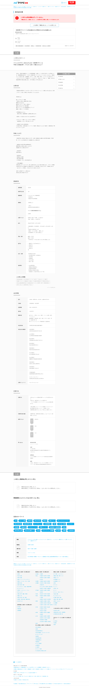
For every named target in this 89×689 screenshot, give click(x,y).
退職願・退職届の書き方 (18, 669)
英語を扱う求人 (26, 679)
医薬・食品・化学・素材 (22, 597)
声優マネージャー (43, 527)
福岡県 (42, 616)
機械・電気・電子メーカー (59, 575)
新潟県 (42, 590)
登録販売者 (23, 527)
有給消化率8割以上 (39, 630)
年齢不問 (30, 520)
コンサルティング (57, 595)
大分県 (45, 617)
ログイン (65, 2)
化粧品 (64, 527)
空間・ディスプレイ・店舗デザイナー (54, 6)
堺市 (48, 604)
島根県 (45, 607)
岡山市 (42, 610)
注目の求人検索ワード (29, 530)
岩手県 (45, 575)
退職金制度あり (39, 639)
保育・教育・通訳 (21, 584)
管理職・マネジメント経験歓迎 (40, 556)
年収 (25, 669)
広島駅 (35, 548)
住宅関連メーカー (57, 579)
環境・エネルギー (57, 601)
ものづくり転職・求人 (29, 676)
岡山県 (49, 607)
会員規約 (15, 683)
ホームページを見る (34, 444)
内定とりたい (52, 520)
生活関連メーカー (57, 581)
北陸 (37, 593)
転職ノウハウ (43, 669)
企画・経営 (20, 575)
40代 (16, 520)
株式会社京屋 (63, 6)
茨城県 (42, 581)
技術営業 (17, 527)
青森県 (42, 575)
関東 (55, 523)
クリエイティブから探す (22, 6)
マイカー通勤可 (39, 643)
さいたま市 (42, 586)
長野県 (49, 590)
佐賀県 (45, 616)
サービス (55, 584)
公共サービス (20, 601)
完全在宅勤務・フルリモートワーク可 (42, 632)
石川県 (45, 593)
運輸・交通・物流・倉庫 (58, 599)
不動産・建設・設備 (57, 597)
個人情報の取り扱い (22, 683)
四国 (37, 612)
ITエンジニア (20, 592)
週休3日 (45, 520)
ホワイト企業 (22, 520)
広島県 (29, 544)
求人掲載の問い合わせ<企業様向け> (46, 683)
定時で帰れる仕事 (18, 530)
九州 (37, 616)
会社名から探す (57, 610)
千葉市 (47, 586)
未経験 (64, 530)
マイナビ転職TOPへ (18, 662)
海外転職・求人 (45, 676)
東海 (37, 595)
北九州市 (42, 621)
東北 (37, 575)
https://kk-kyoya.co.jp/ (33, 382)
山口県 (45, 608)
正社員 (38, 530)
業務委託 (19, 610)
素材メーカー (56, 577)
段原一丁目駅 (30, 548)
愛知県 (49, 595)
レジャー (55, 586)
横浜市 (42, 588)
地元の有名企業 (18, 523)
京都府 (45, 601)
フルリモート (70, 523)
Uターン (49, 667)
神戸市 (51, 604)
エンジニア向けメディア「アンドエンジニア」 (65, 669)
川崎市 (45, 588)
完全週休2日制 (38, 638)
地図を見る (33, 451)
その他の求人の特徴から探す (41, 650)
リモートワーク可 (39, 634)
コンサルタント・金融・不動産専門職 (24, 586)
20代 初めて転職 (61, 523)
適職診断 (29, 669)
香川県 (45, 612)
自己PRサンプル (33, 667)
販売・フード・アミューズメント (24, 579)
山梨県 (45, 590)
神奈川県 (42, 584)
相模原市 (49, 588)
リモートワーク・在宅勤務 (48, 530)
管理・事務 (20, 577)
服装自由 (37, 641)
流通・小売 (56, 588)
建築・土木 (20, 595)
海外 (37, 623)
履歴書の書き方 (17, 667)
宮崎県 (49, 617)
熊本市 (49, 621)
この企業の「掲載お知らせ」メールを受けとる (44, 25)
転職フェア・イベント (51, 669)
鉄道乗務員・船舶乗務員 (55, 527)
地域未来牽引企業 (27, 523)
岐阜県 (42, 595)
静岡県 (45, 595)
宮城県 (49, 575)
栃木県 (45, 581)
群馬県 (49, 581)
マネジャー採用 (39, 648)
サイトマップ (30, 683)
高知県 (42, 614)
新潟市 (42, 592)
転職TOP (15, 6)
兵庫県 (42, 602)
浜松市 (45, 599)
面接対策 (37, 669)
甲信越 (37, 590)
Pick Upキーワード (24, 672)
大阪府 (49, 601)
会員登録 (72, 3)
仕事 (33, 669)
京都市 (42, 604)
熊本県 (42, 617)
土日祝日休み (71, 530)
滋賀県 (42, 601)
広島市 (32, 544)
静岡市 (42, 599)
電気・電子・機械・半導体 (22, 593)
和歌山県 (49, 602)
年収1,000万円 (38, 520)
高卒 (55, 624)
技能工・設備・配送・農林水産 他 (24, 599)
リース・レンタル (31, 552)
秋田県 (42, 577)
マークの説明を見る (51, 287)
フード (55, 590)
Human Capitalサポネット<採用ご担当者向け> (62, 683)
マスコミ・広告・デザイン (59, 592)
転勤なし (67, 556)
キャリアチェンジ (38, 523)
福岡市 (46, 621)
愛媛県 (49, 612)
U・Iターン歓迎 (61, 556)
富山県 (42, 593)
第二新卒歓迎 (30, 556)
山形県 (45, 577)
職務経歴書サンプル (24, 667)
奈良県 (45, 602)
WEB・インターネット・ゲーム (23, 590)
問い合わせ (36, 683)
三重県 (42, 597)
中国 (37, 607)
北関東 (37, 581)
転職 (15, 672)
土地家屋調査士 (47, 523)
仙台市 (42, 579)
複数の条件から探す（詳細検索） (60, 612)
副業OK (37, 636)
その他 (55, 604)
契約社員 (19, 608)
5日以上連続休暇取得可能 (52, 556)
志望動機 (39, 667)
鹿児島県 (42, 619)
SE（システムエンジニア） (63, 520)
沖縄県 (46, 619)
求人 (18, 672)
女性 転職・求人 (38, 676)
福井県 (49, 593)
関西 (37, 601)
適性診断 (44, 667)
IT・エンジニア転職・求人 (18, 676)
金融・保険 (56, 593)
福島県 (49, 577)
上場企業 (37, 647)
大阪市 (45, 604)
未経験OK (38, 645)
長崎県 (49, 616)
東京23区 (50, 586)
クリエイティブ (29, 6)
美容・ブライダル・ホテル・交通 (24, 581)
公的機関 (55, 602)
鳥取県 (42, 607)
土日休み (19, 679)
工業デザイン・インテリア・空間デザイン (40, 6)
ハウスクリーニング (33, 527)
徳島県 (42, 612)
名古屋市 (49, 599)
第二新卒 (58, 530)
